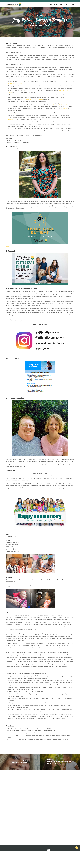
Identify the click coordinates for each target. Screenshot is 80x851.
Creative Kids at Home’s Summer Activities (32, 99)
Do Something (64, 108)
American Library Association (15, 83)
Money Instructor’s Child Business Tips (59, 105)
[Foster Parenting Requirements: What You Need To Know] (60, 762)
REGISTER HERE (9, 246)
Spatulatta (10, 119)
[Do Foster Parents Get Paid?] (20, 762)
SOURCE (8, 742)
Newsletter (40, 15)
